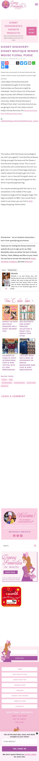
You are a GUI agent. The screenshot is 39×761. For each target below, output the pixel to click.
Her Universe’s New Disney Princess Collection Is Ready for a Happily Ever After (26, 329)
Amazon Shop (19, 685)
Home (20, 669)
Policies (19, 722)
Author (4, 270)
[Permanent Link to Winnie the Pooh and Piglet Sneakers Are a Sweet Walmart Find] (10, 319)
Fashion (4, 380)
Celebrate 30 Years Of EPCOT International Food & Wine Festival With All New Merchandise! (9, 363)
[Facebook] (6, 288)
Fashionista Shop (19, 674)
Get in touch (19, 719)
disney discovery (19, 383)
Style (10, 380)
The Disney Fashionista (14, 5)
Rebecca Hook (20, 701)
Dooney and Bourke (20, 696)
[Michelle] (6, 285)
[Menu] (36, 4)
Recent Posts (12, 270)
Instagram (13, 262)
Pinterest (28, 262)
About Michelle (14, 532)
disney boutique (7, 383)
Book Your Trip (20, 680)
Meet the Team (19, 716)
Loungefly (20, 706)
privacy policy (30, 754)
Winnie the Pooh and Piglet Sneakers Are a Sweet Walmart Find (10, 326)
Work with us (25, 532)
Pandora (20, 690)
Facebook (4, 262)
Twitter (33, 258)
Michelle (14, 273)
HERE (30, 201)
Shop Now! (31, 31)
